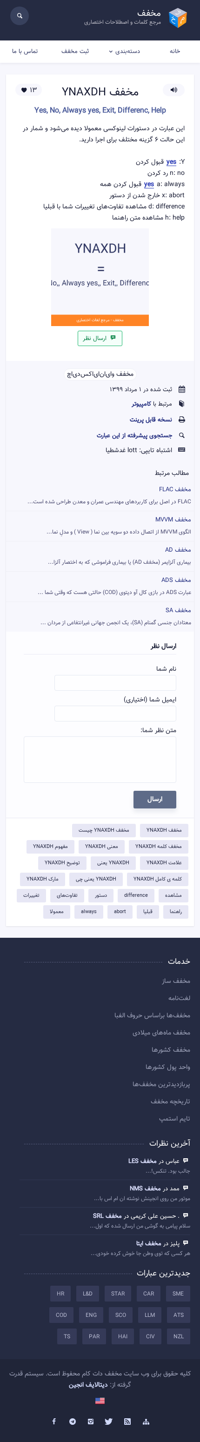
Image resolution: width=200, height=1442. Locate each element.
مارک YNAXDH (43, 879)
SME (178, 1294)
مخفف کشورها (171, 1050)
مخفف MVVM (119, 525)
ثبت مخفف (75, 51)
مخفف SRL (107, 1216)
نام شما (166, 669)
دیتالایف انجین (88, 1385)
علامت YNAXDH (164, 863)
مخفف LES (142, 1161)
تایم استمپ (174, 1119)
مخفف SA (115, 616)
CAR (148, 1294)
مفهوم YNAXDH (50, 847)
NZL (178, 1337)
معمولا (57, 912)
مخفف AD (119, 556)
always (89, 912)
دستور (101, 896)
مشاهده (173, 896)
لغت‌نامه (179, 999)
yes (171, 162)
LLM (150, 1315)
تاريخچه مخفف (170, 1102)
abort (120, 912)
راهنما (176, 912)
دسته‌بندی (127, 51)
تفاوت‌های (67, 896)
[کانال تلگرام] (72, 1422)
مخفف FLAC (109, 495)
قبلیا (148, 912)
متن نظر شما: (158, 731)
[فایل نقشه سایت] (146, 1422)
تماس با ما (25, 51)
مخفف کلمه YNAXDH (158, 847)
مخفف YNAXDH (164, 830)
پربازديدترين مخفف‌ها (161, 1085)
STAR (118, 1294)
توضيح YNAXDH (62, 863)
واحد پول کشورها (168, 1067)
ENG (91, 1315)
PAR (94, 1337)
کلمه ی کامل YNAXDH (157, 879)
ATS (178, 1315)
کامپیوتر (141, 404)
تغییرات (31, 896)
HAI (122, 1337)
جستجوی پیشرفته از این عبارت (134, 436)
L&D (88, 1294)
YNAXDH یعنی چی (96, 879)
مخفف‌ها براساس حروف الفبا (152, 1016)
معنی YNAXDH (101, 847)
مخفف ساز (176, 981)
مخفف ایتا (148, 1243)
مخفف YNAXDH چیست (104, 830)
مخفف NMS (145, 1189)
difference (136, 896)
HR (60, 1294)
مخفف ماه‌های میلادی (161, 1033)
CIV (150, 1337)
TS (67, 1337)
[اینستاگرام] (90, 1422)
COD (61, 1315)
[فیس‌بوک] (54, 1422)
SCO (120, 1315)
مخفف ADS (114, 586)
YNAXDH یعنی (113, 863)
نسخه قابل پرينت (151, 420)
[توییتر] (109, 1422)
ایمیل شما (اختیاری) (150, 700)
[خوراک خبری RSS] (128, 1422)
